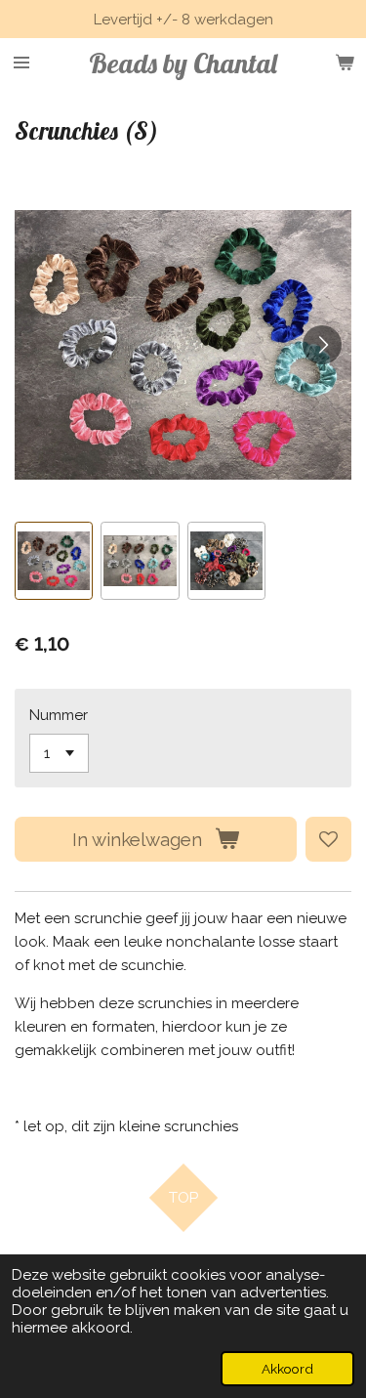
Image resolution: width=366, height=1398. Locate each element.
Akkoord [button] (287, 1369)
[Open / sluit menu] (21, 62)
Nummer (58, 715)
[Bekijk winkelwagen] (344, 62)
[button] (54, 561)
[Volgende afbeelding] (322, 344)
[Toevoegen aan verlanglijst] (328, 840)
